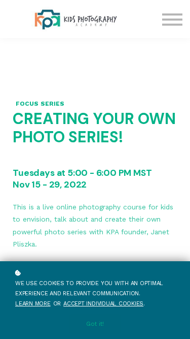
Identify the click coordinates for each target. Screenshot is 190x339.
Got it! (95, 324)
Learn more (33, 303)
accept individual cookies (103, 303)
